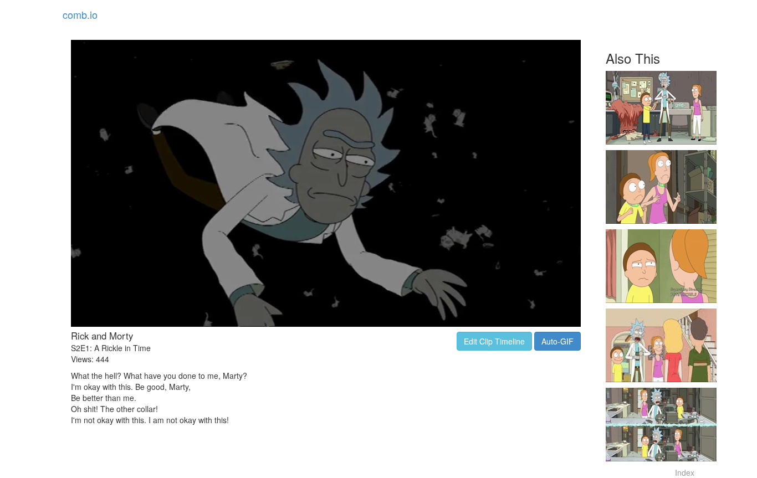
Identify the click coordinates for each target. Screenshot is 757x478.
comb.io (80, 14)
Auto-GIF (557, 341)
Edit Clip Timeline (494, 341)
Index (684, 472)
